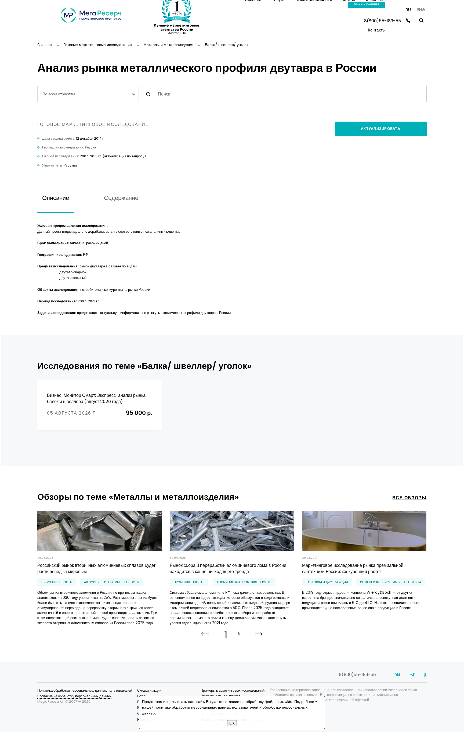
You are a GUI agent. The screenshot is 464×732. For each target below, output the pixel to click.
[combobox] (88, 94)
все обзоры (409, 498)
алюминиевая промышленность (111, 582)
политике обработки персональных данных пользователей (206, 707)
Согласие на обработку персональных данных (74, 696)
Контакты (377, 30)
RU (408, 9)
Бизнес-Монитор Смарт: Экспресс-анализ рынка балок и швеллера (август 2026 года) (96, 398)
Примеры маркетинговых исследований (232, 690)
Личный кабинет (366, 4)
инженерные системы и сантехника (390, 582)
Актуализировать (380, 128)
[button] (259, 637)
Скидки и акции (149, 690)
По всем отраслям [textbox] (58, 94)
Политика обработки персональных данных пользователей (84, 690)
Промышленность (56, 582)
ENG (421, 9)
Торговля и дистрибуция (327, 582)
